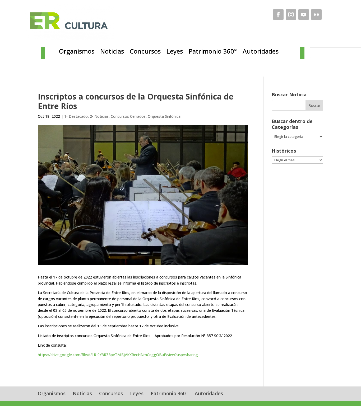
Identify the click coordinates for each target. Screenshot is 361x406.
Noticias (112, 52)
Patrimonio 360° (213, 52)
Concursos (145, 52)
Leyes (174, 52)
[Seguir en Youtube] (303, 14)
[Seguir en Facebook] (278, 14)
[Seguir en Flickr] (316, 14)
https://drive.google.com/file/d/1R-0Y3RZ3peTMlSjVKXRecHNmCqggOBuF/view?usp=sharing (118, 354)
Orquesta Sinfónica (164, 116)
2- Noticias (99, 116)
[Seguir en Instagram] (291, 14)
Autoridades (261, 52)
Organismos (76, 52)
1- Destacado (76, 116)
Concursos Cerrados (128, 116)
